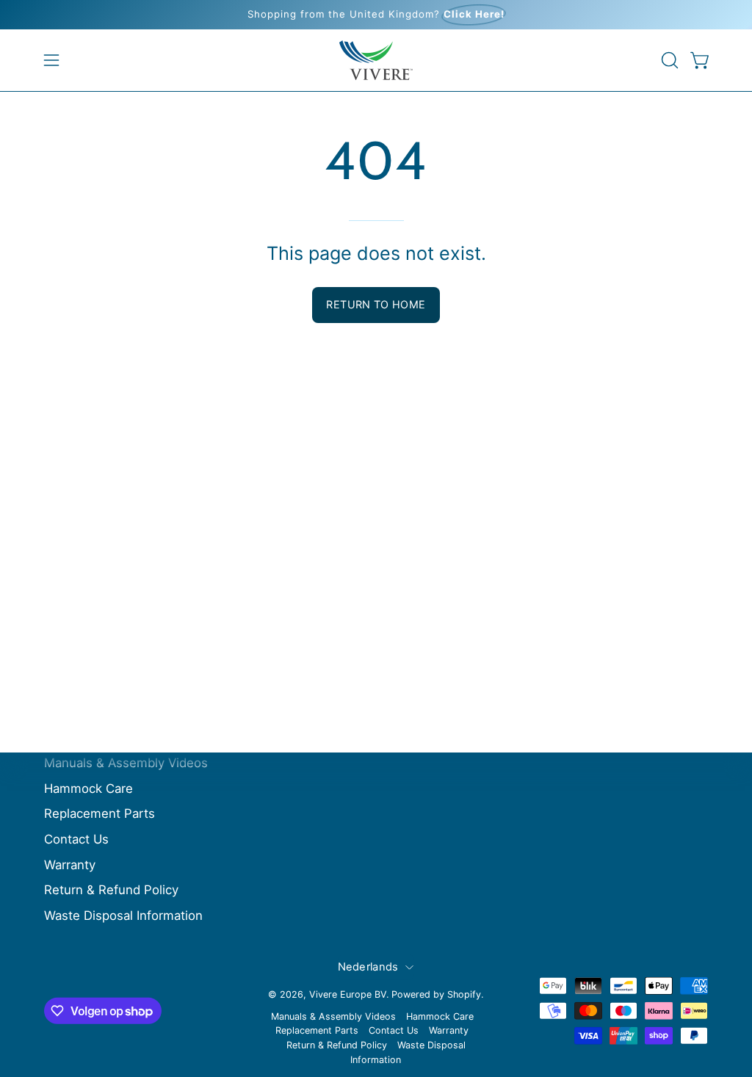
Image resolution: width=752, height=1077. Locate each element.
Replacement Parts (99, 813)
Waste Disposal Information (123, 915)
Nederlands (368, 966)
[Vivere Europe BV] (376, 60)
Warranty (69, 864)
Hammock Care (88, 787)
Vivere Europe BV (347, 994)
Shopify (464, 994)
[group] (376, 14)
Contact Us (76, 839)
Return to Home (375, 304)
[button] (668, 60)
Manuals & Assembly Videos (126, 762)
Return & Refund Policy (111, 889)
